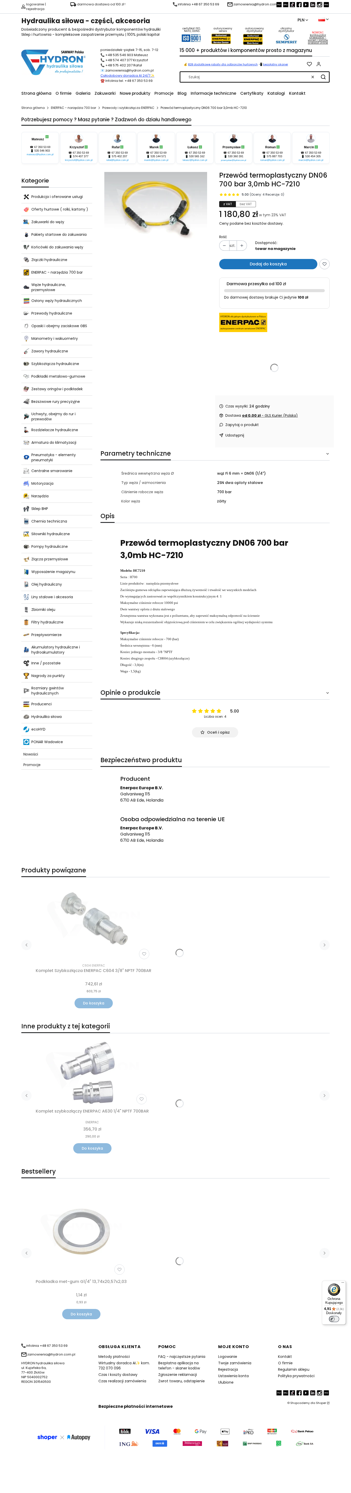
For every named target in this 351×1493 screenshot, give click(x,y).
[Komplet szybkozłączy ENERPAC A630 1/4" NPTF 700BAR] (92, 1071)
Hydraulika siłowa (46, 716)
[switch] (334, 1319)
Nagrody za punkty (48, 675)
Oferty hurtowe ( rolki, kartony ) (59, 209)
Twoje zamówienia (234, 1363)
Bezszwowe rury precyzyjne (55, 401)
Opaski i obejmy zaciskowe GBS (59, 325)
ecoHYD (38, 729)
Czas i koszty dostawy (117, 1374)
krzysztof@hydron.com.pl (79, 160)
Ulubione (226, 1382)
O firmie (285, 1363)
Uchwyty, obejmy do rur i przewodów (53, 416)
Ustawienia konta (233, 1375)
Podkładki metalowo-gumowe (58, 376)
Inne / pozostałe (46, 663)
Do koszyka (93, 1003)
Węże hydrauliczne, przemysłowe (48, 287)
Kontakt (285, 1356)
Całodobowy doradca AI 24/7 (125, 75)
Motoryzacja (42, 483)
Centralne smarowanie (51, 470)
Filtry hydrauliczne (47, 622)
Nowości (30, 754)
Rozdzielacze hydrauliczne (54, 429)
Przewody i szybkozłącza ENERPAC (128, 108)
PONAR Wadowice (47, 741)
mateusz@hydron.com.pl (40, 154)
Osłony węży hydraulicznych (56, 300)
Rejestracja (228, 1369)
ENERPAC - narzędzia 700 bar (73, 108)
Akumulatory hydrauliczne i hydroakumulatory (55, 650)
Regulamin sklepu (293, 1369)
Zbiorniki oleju (43, 609)
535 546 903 (42, 150)
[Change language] (323, 19)
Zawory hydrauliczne (49, 351)
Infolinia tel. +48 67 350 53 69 (129, 80)
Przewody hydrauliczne (51, 313)
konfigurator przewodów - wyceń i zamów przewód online (318, 39)
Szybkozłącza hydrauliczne (55, 363)
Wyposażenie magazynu (53, 571)
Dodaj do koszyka (268, 264)
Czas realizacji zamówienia (122, 1381)
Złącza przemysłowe (49, 559)
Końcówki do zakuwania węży (57, 247)
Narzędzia (40, 496)
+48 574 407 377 (118, 60)
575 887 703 (274, 156)
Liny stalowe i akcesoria (52, 597)
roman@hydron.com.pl (272, 160)
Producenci (41, 704)
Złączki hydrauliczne (49, 259)
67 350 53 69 (42, 147)
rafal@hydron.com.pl (117, 160)
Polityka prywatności (296, 1375)
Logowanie (227, 1356)
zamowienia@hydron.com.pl (129, 70)
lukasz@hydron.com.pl (195, 160)
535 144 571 (158, 156)
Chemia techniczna (49, 521)
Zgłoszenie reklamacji (177, 1374)
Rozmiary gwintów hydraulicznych (47, 690)
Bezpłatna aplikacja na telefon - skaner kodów (179, 1365)
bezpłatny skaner (275, 64)
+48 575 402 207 (119, 65)
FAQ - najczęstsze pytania (181, 1356)
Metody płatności (114, 1356)
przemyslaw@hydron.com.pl (233, 160)
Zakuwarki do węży (47, 221)
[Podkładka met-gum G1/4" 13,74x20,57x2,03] (81, 1232)
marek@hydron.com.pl (156, 160)
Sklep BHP (39, 508)
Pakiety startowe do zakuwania (59, 234)
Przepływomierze (46, 634)
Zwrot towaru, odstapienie (181, 1381)
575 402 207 (119, 156)
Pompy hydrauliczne (49, 546)
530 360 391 (235, 156)
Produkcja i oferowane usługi (57, 196)
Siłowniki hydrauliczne (50, 533)
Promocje (32, 764)
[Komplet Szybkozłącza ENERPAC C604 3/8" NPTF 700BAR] (93, 921)
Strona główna (33, 108)
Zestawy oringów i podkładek (57, 389)
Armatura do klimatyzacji (53, 442)
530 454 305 (313, 156)
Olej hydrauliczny (46, 584)
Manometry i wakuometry (54, 338)
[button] (323, 77)
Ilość (223, 236)
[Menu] (343, 1284)
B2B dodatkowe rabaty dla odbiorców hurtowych (223, 64)
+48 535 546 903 (119, 55)
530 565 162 (197, 156)
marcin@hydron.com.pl (311, 160)
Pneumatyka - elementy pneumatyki (53, 457)
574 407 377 (80, 156)
